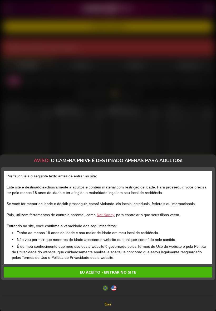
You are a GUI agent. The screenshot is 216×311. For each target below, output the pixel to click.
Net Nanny (105, 215)
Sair (108, 304)
